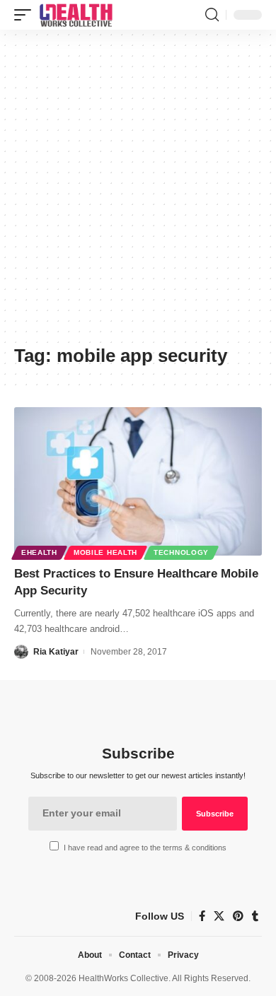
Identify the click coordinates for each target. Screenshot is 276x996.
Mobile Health (105, 552)
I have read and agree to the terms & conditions (145, 847)
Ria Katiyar (56, 652)
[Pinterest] (238, 916)
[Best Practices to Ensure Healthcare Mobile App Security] (138, 481)
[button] (26, 15)
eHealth (39, 552)
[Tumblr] (255, 916)
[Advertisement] (138, 192)
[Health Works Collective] (75, 15)
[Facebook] (202, 916)
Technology (181, 552)
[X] (219, 916)
